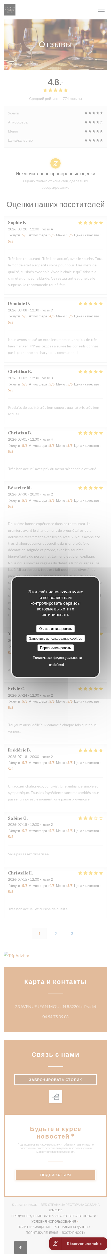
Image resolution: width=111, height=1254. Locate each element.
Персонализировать (55, 648)
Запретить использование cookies (55, 638)
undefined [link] (56, 664)
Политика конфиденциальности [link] (57, 657)
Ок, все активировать (55, 628)
